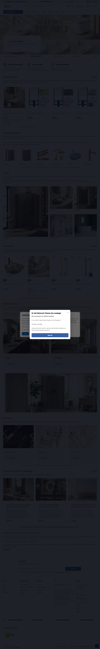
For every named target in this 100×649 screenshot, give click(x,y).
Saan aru (50, 335)
